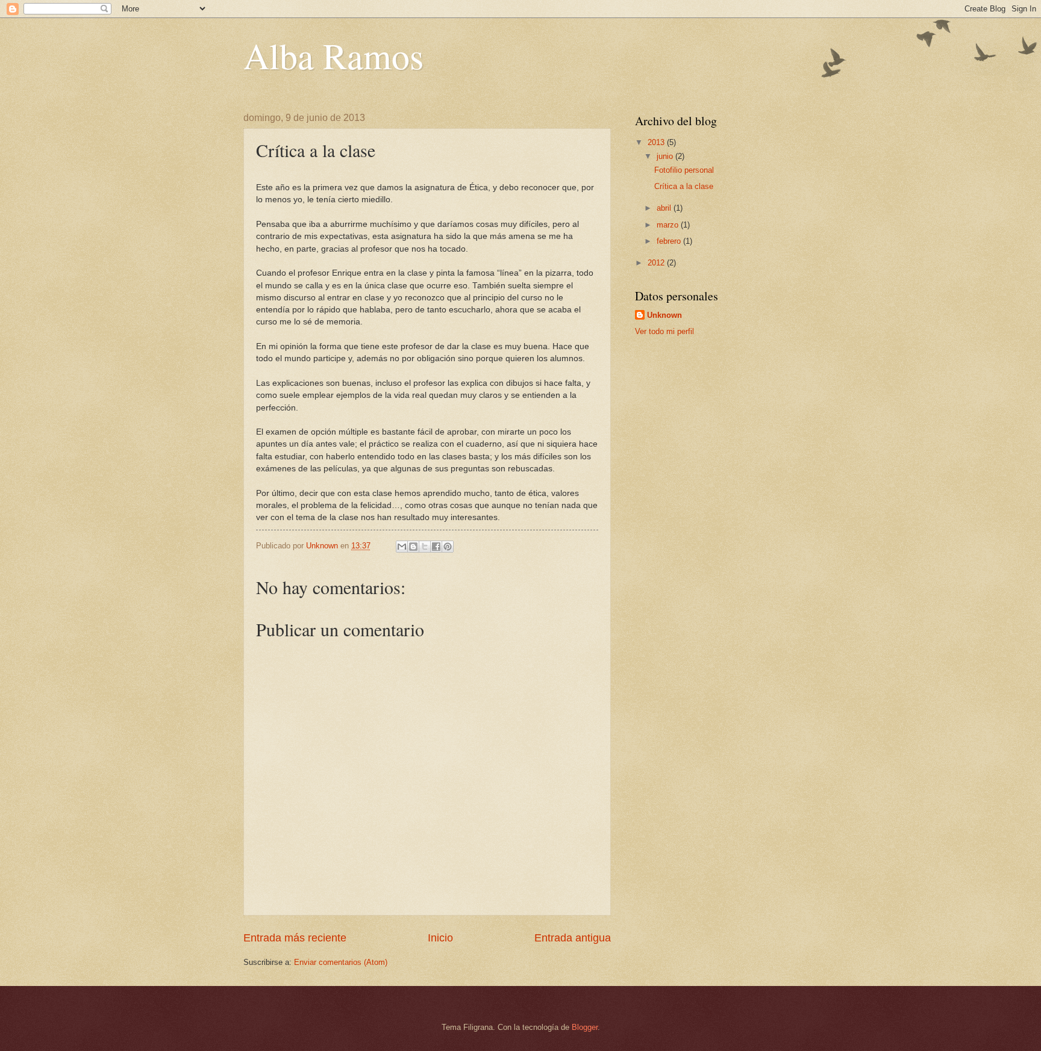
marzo (669, 224)
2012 (657, 262)
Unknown (664, 315)
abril (665, 207)
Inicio (440, 938)
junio (666, 156)
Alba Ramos (333, 55)
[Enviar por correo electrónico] (402, 547)
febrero (670, 241)
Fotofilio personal (684, 170)
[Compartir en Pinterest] (448, 547)
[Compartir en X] (425, 547)
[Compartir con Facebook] (436, 547)
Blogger (585, 1027)
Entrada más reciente (294, 938)
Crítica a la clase (683, 186)
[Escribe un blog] (413, 547)
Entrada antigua (572, 938)
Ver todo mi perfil (664, 331)
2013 (657, 142)
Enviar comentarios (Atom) (340, 962)
